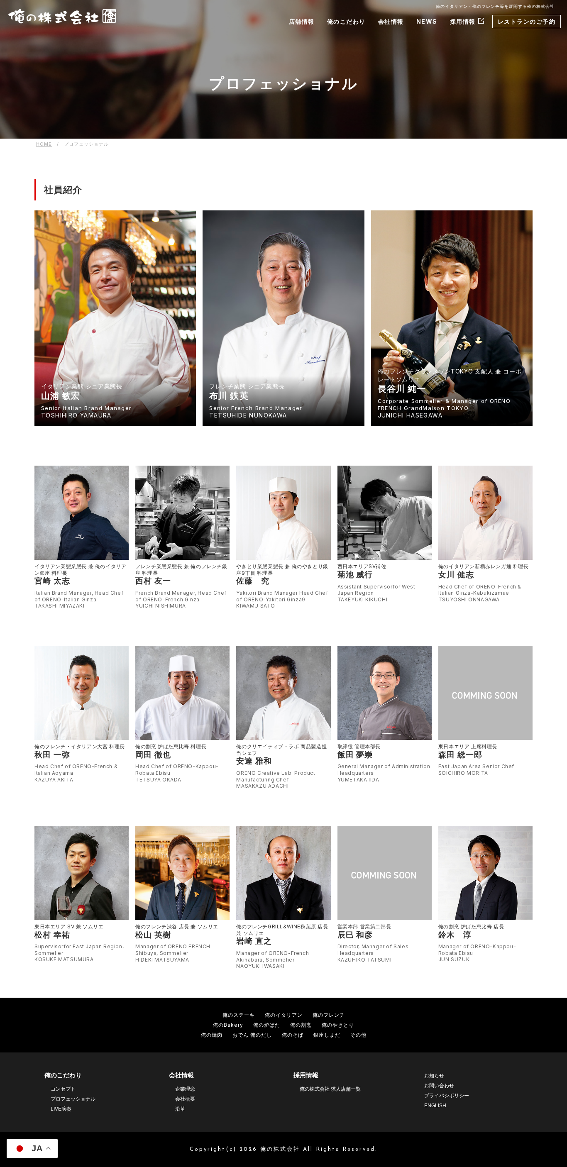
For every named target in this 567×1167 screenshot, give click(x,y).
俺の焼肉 (211, 1035)
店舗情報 (302, 21)
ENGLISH (435, 1105)
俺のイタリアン (284, 1015)
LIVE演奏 (61, 1109)
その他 (358, 1035)
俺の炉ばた (266, 1025)
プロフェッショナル (73, 1099)
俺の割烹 (301, 1025)
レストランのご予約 (527, 21)
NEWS (426, 21)
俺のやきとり (338, 1025)
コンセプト (63, 1089)
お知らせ (434, 1076)
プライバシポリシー (446, 1096)
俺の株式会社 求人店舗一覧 (330, 1089)
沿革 (180, 1109)
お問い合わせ (439, 1086)
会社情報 (391, 21)
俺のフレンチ (329, 1015)
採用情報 (463, 21)
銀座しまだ (326, 1035)
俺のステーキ (238, 1015)
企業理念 (185, 1089)
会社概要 (185, 1099)
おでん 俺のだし (252, 1035)
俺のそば (292, 1035)
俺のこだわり (346, 21)
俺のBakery (228, 1025)
